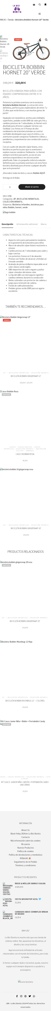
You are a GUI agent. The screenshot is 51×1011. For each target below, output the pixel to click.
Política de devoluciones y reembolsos (25, 854)
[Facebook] (17, 996)
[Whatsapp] (34, 996)
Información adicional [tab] (27, 224)
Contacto (25, 837)
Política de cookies (25, 851)
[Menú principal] (39, 14)
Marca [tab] (43, 224)
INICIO (3, 19)
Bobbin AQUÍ (38, 173)
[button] (46, 39)
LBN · (8, 1003)
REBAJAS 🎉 (25, 858)
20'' (14, 199)
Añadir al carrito (32, 187)
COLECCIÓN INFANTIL (13, 201)
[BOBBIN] (9, 212)
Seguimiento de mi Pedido (25, 861)
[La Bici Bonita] (17, 9)
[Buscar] (39, 4)
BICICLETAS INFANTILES (28, 199)
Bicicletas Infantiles (21, 204)
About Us (25, 830)
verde (25, 207)
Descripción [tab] (7, 224)
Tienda (11, 19)
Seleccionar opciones (26, 343)
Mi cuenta (25, 844)
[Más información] (45, 4)
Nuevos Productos (25, 847)
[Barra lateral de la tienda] (34, 4)
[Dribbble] (25, 996)
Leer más (25, 748)
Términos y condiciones (25, 865)
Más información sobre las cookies (25, 840)
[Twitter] (30, 996)
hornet (18, 207)
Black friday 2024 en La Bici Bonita (25, 833)
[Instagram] (21, 996)
